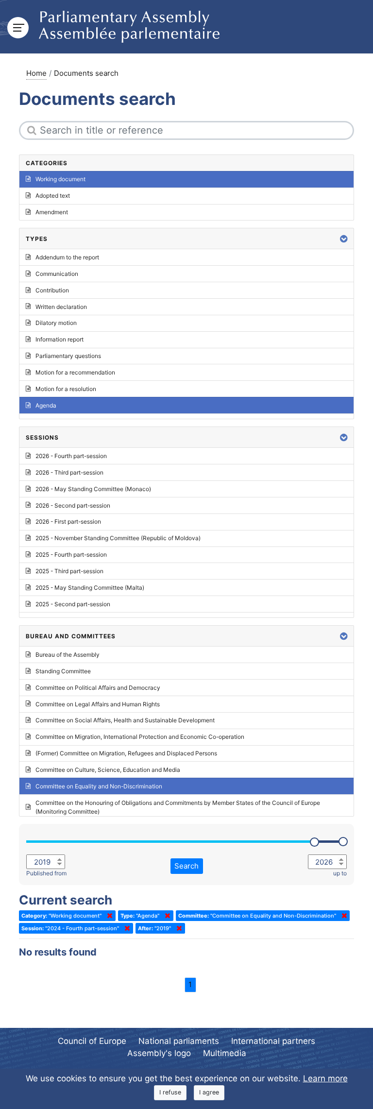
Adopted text (52, 195)
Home (36, 73)
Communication (56, 273)
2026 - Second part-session (72, 505)
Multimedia (224, 1053)
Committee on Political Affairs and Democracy (97, 687)
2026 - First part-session (68, 521)
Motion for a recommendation (75, 372)
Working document (60, 179)
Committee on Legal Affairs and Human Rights (97, 704)
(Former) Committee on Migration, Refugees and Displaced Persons (126, 753)
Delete (108, 916)
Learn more (325, 1078)
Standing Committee (63, 671)
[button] (344, 238)
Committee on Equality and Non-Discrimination (98, 786)
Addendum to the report (67, 257)
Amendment (51, 212)
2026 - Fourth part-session (71, 456)
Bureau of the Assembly (67, 654)
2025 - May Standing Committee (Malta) (89, 587)
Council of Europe (92, 1041)
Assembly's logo (159, 1053)
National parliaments (178, 1041)
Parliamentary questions (68, 355)
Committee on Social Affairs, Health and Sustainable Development (125, 720)
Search (186, 865)
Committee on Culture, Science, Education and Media (107, 769)
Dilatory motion (56, 322)
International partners (273, 1041)
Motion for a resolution (65, 388)
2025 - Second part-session (72, 604)
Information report (59, 339)
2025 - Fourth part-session (71, 554)
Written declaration (61, 306)
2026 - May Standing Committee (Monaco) (93, 489)
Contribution (52, 290)
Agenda (45, 405)
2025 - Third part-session (69, 571)
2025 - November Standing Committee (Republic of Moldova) (118, 538)
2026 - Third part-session (69, 472)
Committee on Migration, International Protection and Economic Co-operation (139, 736)
